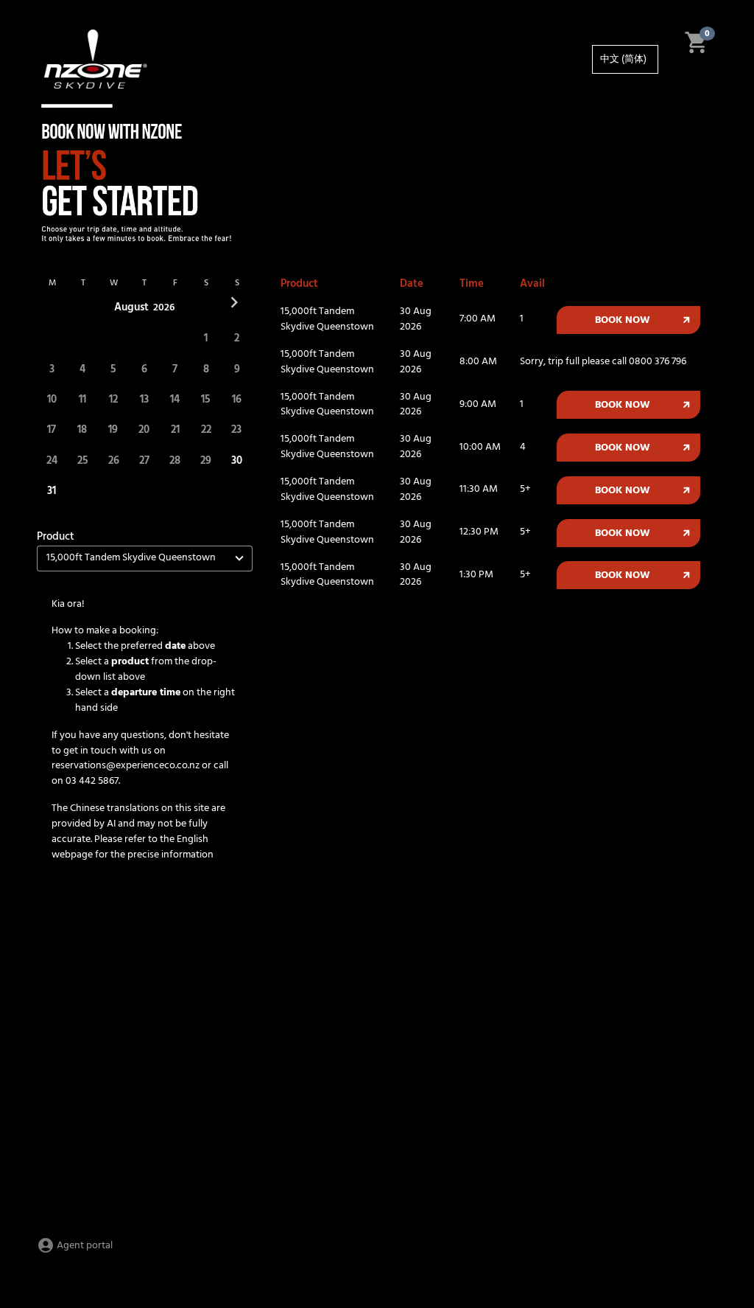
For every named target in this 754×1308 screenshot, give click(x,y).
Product (55, 537)
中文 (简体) (623, 59)
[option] (625, 59)
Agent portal (83, 1245)
